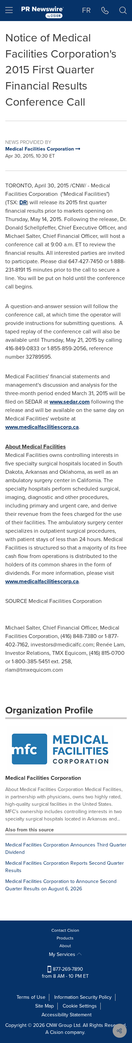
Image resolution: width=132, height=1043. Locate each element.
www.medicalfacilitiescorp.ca (42, 427)
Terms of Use (31, 997)
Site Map (44, 1006)
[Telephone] (105, 10)
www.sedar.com (70, 402)
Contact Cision (65, 930)
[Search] (123, 10)
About (65, 946)
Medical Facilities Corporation (43, 778)
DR (23, 202)
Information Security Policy (83, 997)
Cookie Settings (80, 1006)
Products (65, 938)
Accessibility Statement (67, 1014)
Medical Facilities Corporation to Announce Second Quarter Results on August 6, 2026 (61, 885)
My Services (63, 954)
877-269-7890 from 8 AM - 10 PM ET (65, 972)
